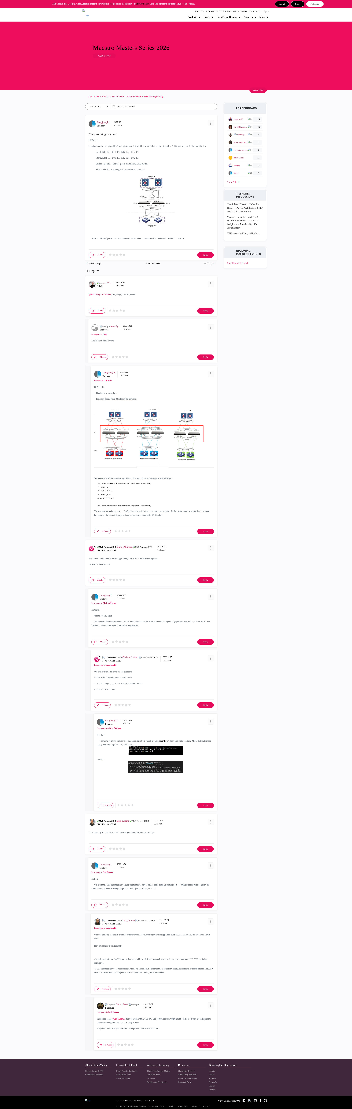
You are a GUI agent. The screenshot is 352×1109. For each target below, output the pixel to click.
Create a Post (258, 90)
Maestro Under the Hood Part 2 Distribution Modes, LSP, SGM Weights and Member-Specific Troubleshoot (242, 222)
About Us (195, 1106)
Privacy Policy (142, 4)
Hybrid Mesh (118, 96)
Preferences (314, 4)
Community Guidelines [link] (94, 1075)
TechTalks (151, 1078)
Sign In (266, 11)
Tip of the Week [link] (153, 1075)
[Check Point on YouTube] (254, 1100)
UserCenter (205, 1106)
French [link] (211, 1075)
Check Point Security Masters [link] (158, 1071)
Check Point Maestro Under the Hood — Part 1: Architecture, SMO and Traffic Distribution (245, 208)
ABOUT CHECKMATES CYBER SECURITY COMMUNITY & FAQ (227, 11)
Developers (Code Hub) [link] (187, 1075)
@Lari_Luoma (104, 294)
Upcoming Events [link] (185, 1082)
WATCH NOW (104, 56)
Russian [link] (212, 1086)
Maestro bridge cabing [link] (153, 96)
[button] (282, 4)
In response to (99, 334)
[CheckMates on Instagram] (264, 1100)
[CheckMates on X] (248, 1100)
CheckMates (93, 96)
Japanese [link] (212, 1078)
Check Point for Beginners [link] (126, 1071)
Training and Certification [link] (157, 1082)
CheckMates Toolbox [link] (186, 1071)
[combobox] (164, 106)
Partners (248, 17)
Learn (207, 17)
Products (192, 17)
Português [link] (213, 1082)
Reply (205, 255)
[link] (242, 1100)
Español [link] (212, 1071)
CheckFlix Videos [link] (123, 1078)
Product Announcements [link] (187, 1078)
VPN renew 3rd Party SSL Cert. (243, 233)
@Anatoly (93, 294)
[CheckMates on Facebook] (259, 1100)
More (262, 17)
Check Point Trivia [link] (123, 1075)
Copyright (171, 1106)
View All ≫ (233, 182)
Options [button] (213, 96)
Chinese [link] (212, 1090)
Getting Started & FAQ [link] (94, 1071)
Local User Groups (227, 17)
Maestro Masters (134, 96)
